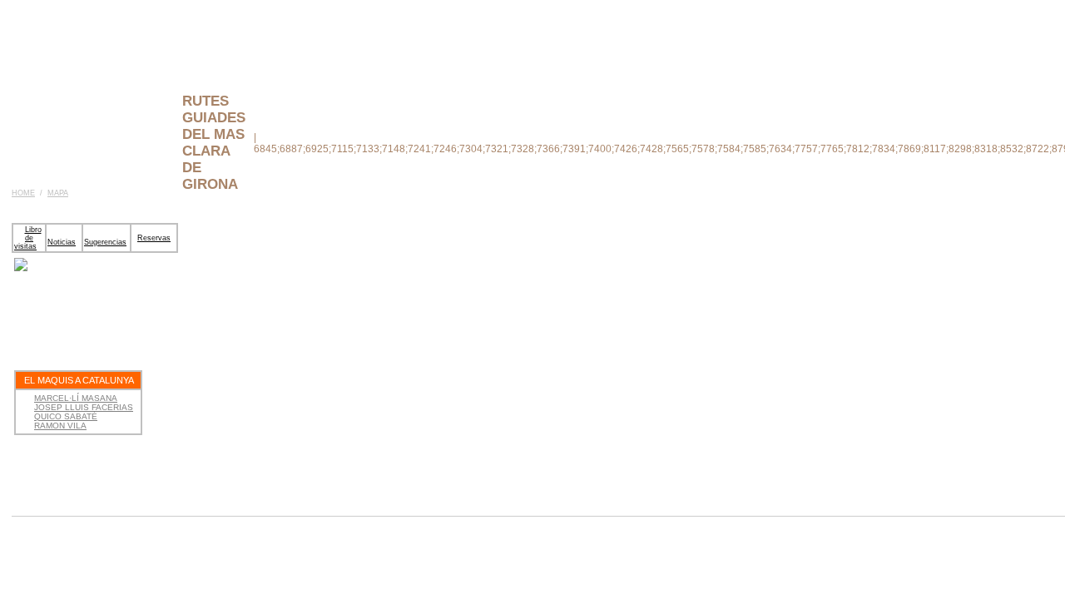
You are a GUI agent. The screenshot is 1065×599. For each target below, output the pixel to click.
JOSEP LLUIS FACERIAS (83, 407)
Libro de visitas (28, 237)
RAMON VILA (60, 425)
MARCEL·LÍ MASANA (75, 398)
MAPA (57, 193)
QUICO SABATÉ (65, 416)
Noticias (61, 242)
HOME (23, 193)
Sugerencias (105, 242)
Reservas (154, 238)
